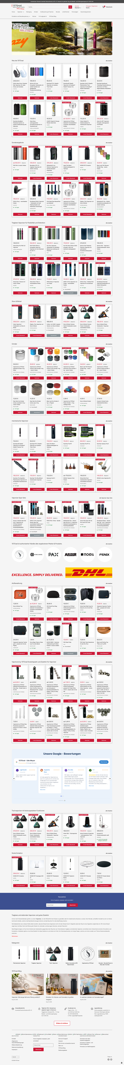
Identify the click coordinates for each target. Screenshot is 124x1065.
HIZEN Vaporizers (34, 128)
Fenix (48, 522)
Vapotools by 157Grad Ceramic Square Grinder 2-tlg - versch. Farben (103, 368)
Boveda (58, 12)
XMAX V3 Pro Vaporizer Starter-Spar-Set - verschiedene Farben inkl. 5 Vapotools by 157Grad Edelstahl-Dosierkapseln (36, 524)
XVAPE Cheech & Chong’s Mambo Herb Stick (53, 122)
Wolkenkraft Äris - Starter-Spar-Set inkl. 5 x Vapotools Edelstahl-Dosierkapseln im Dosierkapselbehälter (70, 523)
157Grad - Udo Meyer (27, 760)
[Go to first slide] (110, 778)
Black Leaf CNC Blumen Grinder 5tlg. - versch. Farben (103, 167)
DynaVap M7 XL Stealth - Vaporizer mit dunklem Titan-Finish (53, 85)
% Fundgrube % (43, 16)
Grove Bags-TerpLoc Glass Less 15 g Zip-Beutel (36, 643)
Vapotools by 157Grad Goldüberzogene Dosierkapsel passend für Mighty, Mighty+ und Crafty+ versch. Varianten (86, 727)
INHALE (65, 481)
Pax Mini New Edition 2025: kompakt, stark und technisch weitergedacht (70, 247)
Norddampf (33, 208)
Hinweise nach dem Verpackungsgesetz (85, 1039)
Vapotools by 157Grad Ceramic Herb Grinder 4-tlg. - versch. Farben (36, 368)
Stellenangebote (62, 1050)
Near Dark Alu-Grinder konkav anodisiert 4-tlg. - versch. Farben (19, 403)
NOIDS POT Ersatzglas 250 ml (36, 876)
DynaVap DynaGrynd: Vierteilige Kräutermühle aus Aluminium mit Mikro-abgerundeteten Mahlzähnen (104, 86)
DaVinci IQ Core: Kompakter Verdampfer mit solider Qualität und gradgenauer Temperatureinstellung (36, 87)
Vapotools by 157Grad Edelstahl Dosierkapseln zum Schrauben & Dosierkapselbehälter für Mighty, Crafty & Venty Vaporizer (53, 689)
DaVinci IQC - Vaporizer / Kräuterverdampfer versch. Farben (103, 247)
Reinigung (29, 12)
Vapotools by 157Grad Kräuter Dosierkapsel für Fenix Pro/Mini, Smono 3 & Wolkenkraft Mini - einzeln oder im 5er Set (36, 688)
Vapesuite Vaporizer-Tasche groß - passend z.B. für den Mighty (20, 644)
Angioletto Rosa (43, 771)
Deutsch (14, 1056)
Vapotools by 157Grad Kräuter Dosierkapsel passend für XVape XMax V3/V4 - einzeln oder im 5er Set (70, 688)
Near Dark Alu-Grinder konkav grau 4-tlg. (35, 402)
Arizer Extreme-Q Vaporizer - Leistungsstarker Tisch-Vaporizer (87, 835)
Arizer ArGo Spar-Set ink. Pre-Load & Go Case (86, 521)
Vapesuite (99, 611)
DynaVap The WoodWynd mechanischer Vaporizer (36, 478)
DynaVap (49, 88)
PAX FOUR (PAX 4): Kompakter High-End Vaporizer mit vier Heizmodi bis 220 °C (37, 248)
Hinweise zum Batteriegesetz (87, 1046)
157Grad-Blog (52, 16)
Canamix (99, 405)
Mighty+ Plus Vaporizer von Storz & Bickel (87, 202)
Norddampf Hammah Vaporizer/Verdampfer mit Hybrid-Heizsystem (103, 283)
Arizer (98, 126)
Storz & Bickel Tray (17, 606)
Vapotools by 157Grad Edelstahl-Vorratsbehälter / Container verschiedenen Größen (70, 124)
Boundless (32, 170)
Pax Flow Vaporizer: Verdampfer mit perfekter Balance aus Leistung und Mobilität (53, 248)
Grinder (36, 12)
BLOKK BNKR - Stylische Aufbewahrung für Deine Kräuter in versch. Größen (53, 644)
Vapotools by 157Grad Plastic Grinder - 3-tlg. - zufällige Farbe (69, 403)
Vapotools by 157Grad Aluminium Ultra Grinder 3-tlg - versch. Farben (69, 368)
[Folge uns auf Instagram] (111, 1059)
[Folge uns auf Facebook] (108, 1059)
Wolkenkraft (50, 172)
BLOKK (48, 647)
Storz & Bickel (83, 205)
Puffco (15, 88)
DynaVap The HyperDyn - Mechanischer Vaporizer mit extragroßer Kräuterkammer (20, 479)
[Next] (112, 321)
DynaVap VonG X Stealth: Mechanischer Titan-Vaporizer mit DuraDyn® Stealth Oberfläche (86, 86)
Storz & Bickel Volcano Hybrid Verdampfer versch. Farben (69, 326)
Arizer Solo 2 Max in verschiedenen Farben (35, 282)
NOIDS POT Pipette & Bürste (68, 876)
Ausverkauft (70, 293)
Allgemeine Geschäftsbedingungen (18, 1041)
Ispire (64, 170)
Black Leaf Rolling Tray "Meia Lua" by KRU (102, 643)
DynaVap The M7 (67, 443)
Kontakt (14, 1038)
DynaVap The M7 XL (85, 443)
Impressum (14, 1049)
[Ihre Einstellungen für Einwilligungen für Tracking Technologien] (121, 1062)
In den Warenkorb (54, 98)
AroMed (99, 837)
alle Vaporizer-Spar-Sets (106, 498)
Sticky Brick (83, 483)
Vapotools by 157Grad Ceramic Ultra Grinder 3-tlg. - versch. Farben (53, 368)
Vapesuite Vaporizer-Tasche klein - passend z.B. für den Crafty (104, 608)
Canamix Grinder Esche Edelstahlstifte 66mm (102, 402)
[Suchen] (70, 7)
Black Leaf (99, 170)
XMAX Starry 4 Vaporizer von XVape (53, 282)
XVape (48, 125)
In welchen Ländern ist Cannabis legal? (92, 997)
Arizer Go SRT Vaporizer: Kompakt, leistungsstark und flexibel (103, 123)
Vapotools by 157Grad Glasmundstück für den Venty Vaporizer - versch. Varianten (86, 687)
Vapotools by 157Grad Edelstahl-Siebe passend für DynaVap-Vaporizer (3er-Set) (37, 726)
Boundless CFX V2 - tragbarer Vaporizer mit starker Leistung (35, 167)
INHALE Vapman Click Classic (68, 478)
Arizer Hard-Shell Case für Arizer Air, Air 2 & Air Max (86, 607)
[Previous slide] (14, 778)
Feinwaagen (75, 12)
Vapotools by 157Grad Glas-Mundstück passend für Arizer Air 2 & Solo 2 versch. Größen (20, 726)
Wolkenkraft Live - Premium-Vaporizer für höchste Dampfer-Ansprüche (52, 168)
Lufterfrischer (65, 12)
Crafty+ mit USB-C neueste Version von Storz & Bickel (53, 325)
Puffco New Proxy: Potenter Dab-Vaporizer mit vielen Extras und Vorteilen (20, 85)
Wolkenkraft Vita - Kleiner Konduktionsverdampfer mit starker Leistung (104, 203)
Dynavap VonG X (51, 478)
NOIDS (81, 167)
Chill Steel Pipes (51, 205)
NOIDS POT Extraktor (85, 165)
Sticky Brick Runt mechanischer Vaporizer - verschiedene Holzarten (86, 479)
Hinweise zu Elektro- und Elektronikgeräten (86, 1043)
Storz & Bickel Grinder (85, 401)
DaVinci (32, 92)
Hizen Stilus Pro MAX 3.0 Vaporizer (19, 246)
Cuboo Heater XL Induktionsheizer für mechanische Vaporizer (85, 123)
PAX (14, 167)
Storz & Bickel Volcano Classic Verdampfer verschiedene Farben (85, 326)
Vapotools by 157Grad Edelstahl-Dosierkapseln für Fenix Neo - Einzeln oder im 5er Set (20, 687)
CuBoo (81, 126)
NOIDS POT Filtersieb (85, 876)
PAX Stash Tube (67, 642)
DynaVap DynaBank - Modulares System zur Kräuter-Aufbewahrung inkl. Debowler (20, 124)
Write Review (103, 762)
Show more (38, 789)
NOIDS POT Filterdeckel (53, 876)
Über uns (60, 1045)
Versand (60, 1041)
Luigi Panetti (19, 770)
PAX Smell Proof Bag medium (52, 607)
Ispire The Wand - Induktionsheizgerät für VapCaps (69, 167)
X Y (89, 770)
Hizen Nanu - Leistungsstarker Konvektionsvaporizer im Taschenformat (36, 124)
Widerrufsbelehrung (17, 1045)
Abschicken (73, 905)
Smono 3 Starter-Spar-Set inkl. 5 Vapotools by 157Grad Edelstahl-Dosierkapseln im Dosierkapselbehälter (19, 524)
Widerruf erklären (62, 1023)
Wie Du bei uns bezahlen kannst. (66, 1043)
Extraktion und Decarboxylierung (20, 16)
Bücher (34, 16)
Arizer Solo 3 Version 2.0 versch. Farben (19, 282)
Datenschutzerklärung (17, 1047)
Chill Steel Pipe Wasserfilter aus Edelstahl (53, 202)
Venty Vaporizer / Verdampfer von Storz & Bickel (19, 326)
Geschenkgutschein (86, 12)
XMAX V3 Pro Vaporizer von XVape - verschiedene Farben (70, 283)
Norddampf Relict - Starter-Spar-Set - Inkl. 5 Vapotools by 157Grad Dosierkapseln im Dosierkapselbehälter (104, 523)
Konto (87, 7)
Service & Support (63, 1038)
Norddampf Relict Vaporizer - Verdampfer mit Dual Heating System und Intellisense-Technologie (37, 204)
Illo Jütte (66, 770)
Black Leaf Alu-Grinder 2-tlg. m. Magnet (53, 402)
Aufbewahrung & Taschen (46, 12)
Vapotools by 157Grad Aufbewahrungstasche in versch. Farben (69, 608)
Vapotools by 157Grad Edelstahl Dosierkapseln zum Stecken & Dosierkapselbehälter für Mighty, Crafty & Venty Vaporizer (69, 728)
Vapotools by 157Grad (68, 128)
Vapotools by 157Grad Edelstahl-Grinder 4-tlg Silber (18, 368)
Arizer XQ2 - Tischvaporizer (70, 833)
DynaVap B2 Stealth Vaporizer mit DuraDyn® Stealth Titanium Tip (69, 85)
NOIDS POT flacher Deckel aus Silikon (103, 876)
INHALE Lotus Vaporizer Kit (104, 478)
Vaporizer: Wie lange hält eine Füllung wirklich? (26, 997)
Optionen (20, 98)
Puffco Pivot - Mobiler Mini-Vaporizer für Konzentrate (87, 282)
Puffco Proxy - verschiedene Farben (20, 202)
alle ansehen (109, 60)
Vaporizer (19, 12)
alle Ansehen (109, 810)
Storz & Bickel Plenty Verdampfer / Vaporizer (102, 325)
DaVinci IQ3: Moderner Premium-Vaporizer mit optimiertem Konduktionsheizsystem (86, 248)
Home (13, 12)
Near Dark (15, 406)
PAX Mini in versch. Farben (19, 165)
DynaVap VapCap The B (103, 443)
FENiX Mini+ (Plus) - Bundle (53, 520)
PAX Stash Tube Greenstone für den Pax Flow (87, 643)
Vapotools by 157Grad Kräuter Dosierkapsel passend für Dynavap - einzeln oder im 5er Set (102, 726)
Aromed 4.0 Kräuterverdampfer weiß (103, 834)
